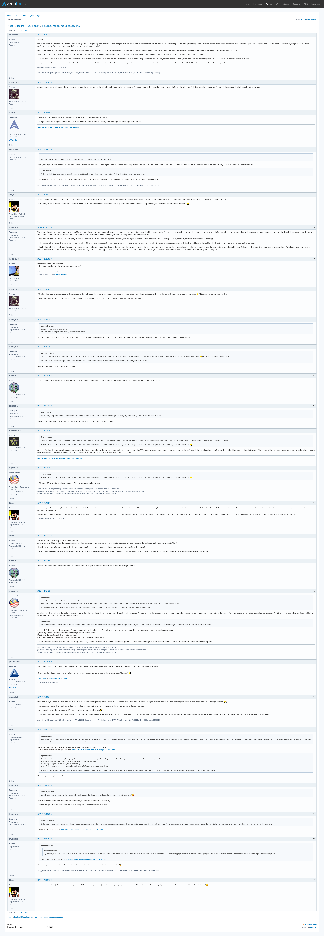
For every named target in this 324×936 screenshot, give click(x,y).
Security (296, 4)
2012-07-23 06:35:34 (44, 536)
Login (38, 16)
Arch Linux (14, 3)
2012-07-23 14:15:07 (44, 880)
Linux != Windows (43, 458)
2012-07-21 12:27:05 (44, 149)
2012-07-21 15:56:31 (44, 259)
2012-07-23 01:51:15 (44, 503)
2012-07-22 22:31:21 (44, 406)
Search (23, 16)
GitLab (286, 4)
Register (31, 16)
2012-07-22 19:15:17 (44, 319)
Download (315, 4)
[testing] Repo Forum (28, 26)
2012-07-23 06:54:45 (44, 561)
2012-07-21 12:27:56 (44, 195)
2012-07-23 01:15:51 (44, 431)
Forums (269, 4)
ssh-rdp (54, 272)
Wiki (278, 4)
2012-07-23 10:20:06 (44, 785)
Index (9, 16)
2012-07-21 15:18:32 (44, 227)
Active (303, 19)
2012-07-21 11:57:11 (44, 35)
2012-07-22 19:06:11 (44, 289)
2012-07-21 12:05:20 (44, 113)
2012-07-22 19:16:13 (44, 347)
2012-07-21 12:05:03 (44, 82)
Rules (16, 16)
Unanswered (311, 19)
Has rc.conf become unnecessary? (61, 26)
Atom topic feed (311, 924)
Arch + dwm (41, 679)
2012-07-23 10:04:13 (44, 697)
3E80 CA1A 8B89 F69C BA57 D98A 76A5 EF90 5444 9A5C (58, 127)
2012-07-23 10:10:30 (44, 729)
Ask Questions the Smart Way (63, 458)
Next (26, 30)
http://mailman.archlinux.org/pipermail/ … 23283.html (82, 829)
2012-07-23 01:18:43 (44, 468)
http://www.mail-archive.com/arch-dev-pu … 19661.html (93, 750)
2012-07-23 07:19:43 (44, 591)
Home (247, 4)
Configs (79, 458)
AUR (306, 4)
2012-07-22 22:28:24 (44, 376)
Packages (257, 4)
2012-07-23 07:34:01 (44, 662)
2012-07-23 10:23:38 (44, 814)
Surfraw (65, 679)
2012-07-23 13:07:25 (44, 839)
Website (14, 140)
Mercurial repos (54, 679)
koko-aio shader (60, 274)
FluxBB (313, 928)
